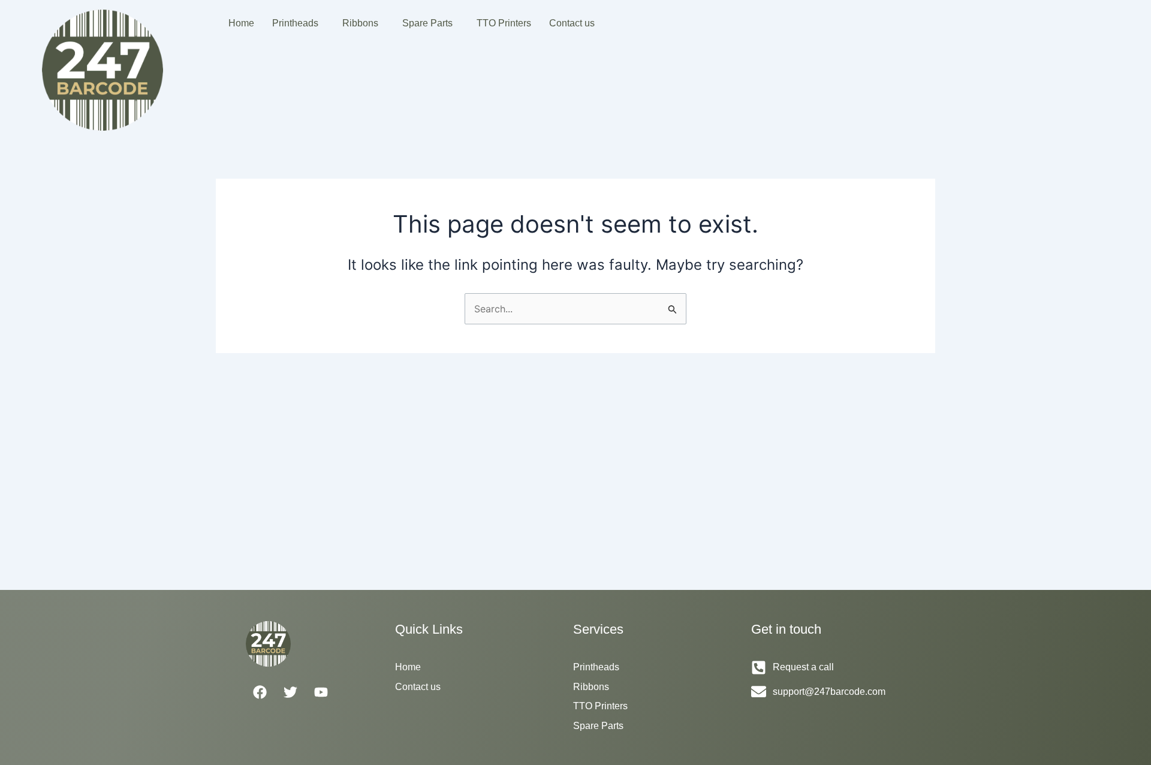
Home (241, 23)
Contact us (572, 23)
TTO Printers (504, 23)
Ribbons (360, 23)
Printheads (295, 23)
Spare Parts (427, 23)
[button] (298, 23)
